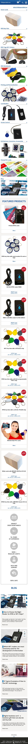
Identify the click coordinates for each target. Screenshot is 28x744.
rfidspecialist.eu (5, 2)
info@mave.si (18, 742)
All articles (14, 734)
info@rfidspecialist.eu (20, 7)
